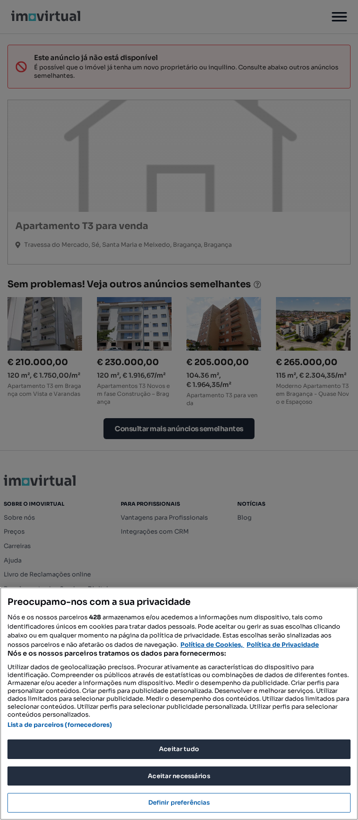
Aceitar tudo (179, 749)
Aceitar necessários (179, 776)
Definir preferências (179, 802)
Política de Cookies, (212, 645)
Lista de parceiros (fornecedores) (59, 725)
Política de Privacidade (283, 645)
